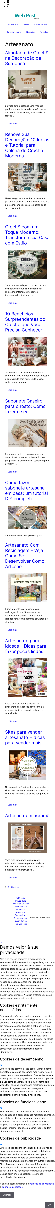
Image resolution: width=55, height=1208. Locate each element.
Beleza (26, 24)
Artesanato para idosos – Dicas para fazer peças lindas (25, 646)
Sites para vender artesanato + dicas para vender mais (25, 737)
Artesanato (13, 24)
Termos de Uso (21, 918)
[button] (1, 942)
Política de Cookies (20, 903)
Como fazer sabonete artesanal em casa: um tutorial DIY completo (26, 490)
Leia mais (13, 123)
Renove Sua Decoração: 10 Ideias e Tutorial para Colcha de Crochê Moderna (27, 145)
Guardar (7, 1195)
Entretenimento (14, 32)
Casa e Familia (40, 24)
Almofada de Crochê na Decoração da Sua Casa (26, 58)
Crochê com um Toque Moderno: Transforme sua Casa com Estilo (27, 235)
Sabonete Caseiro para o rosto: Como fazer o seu (25, 406)
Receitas (44, 32)
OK (49, 1205)
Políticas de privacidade (41, 1183)
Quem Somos (21, 921)
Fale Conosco (20, 924)
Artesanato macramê (27, 815)
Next (15, 887)
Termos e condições (12, 1187)
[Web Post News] (27, 16)
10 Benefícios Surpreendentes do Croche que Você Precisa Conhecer (25, 321)
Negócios (30, 32)
